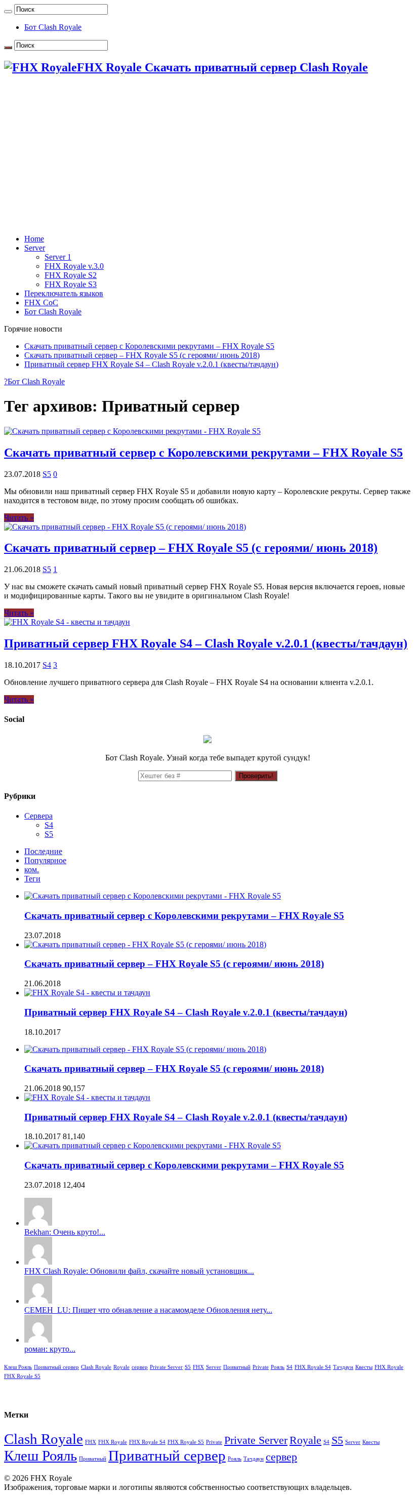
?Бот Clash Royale (34, 381)
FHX (198, 1367)
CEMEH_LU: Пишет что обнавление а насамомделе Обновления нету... (148, 1310)
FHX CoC (41, 302)
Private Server (166, 1367)
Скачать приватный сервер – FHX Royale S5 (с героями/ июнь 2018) (142, 355)
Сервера (38, 816)
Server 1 (58, 257)
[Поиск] (8, 11)
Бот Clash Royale (52, 27)
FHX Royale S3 (71, 284)
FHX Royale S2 (71, 275)
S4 (47, 665)
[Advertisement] (207, 155)
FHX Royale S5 (22, 1376)
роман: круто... (49, 1349)
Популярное (45, 860)
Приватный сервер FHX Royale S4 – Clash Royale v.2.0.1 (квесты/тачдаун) (151, 364)
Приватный (237, 1367)
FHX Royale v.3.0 (74, 266)
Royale (121, 1367)
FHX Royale (389, 1367)
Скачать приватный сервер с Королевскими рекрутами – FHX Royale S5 (149, 346)
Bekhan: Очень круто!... (64, 1232)
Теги (32, 878)
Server (34, 248)
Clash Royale (96, 1367)
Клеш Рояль (18, 1367)
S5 (47, 474)
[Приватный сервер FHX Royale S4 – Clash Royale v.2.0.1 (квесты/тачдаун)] (87, 1097)
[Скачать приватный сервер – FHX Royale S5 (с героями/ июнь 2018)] (145, 1049)
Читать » (19, 517)
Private (261, 1367)
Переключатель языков (63, 293)
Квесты (363, 1367)
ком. (31, 869)
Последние (43, 851)
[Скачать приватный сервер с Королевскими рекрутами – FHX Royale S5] (152, 1145)
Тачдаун (343, 1367)
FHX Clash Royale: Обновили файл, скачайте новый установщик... (139, 1271)
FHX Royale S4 (313, 1367)
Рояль (277, 1367)
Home (34, 238)
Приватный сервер (56, 1367)
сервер (140, 1367)
